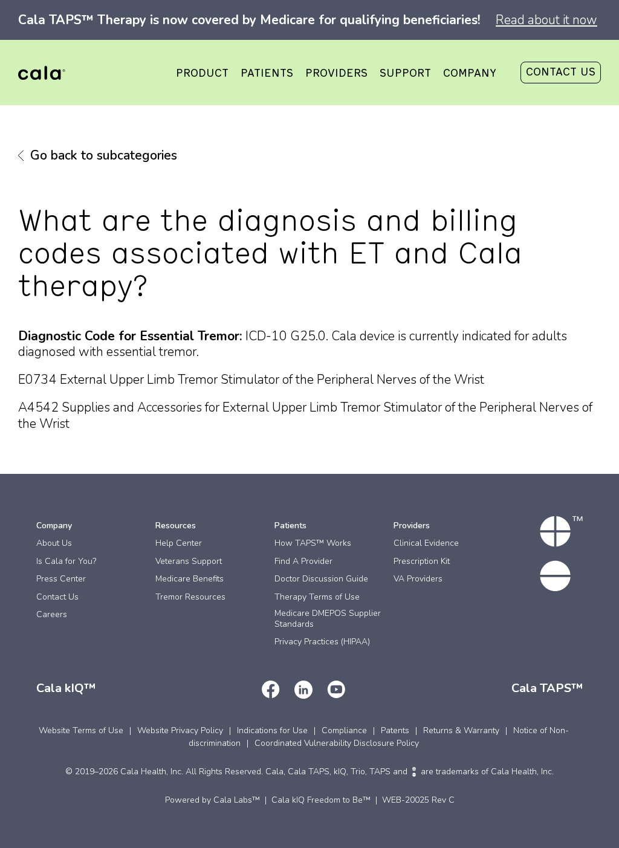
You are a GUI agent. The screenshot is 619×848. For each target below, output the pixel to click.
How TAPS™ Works (312, 543)
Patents (395, 730)
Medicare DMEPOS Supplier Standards (327, 618)
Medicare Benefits (189, 578)
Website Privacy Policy (180, 730)
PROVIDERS (336, 73)
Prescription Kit (422, 561)
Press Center (61, 578)
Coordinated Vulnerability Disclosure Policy (336, 743)
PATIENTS (267, 73)
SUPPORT (405, 73)
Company (54, 525)
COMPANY (469, 73)
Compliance (344, 730)
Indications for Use (272, 730)
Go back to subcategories (103, 155)
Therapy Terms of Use (317, 597)
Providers (412, 525)
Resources (175, 525)
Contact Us (57, 597)
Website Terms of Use (81, 730)
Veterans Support (188, 561)
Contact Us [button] (560, 72)
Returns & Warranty (461, 730)
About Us (54, 543)
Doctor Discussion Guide (321, 578)
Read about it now (546, 19)
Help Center (178, 543)
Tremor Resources (190, 597)
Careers (51, 614)
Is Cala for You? (66, 561)
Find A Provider (303, 561)
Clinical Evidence (426, 543)
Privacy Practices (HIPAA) (322, 641)
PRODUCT (202, 73)
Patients (290, 525)
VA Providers (418, 578)
